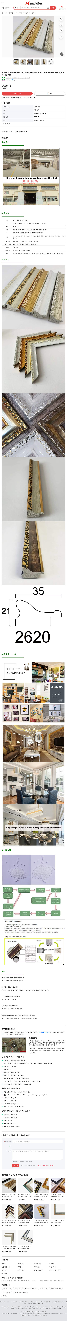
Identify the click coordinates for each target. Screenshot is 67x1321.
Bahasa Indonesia (57, 1308)
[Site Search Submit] (53, 8)
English (7, 1307)
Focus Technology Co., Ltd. (35, 1311)
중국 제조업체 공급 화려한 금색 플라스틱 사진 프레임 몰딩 (41, 1196)
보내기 (16, 1166)
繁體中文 (20, 1307)
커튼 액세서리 (21, 1270)
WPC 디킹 (4, 1270)
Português (51, 1307)
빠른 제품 (48, 1302)
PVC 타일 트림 (37, 1264)
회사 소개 (2, 1302)
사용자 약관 (14, 1302)
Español (38, 1307)
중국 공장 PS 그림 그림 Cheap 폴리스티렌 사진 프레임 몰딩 (25, 1222)
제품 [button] (16, 8)
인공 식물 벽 (5, 1267)
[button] (3, 3)
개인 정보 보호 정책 (23, 1302)
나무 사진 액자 (7, 1292)
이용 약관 (34, 1315)
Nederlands (24, 1308)
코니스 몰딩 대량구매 (20, 1292)
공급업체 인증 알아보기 (58, 1302)
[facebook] (39, 1303)
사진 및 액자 (18, 1288)
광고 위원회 (37, 1267)
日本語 (26, 1307)
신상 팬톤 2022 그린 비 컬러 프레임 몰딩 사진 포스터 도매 (25, 1196)
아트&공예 (11, 13)
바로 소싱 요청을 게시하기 (46, 1165)
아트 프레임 (19, 13)
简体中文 (14, 1307)
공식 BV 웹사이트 (44, 1032)
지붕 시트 (52, 1264)
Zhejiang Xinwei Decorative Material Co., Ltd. (18, 78)
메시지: (9, 1151)
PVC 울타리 (21, 1264)
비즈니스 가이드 (32, 1303)
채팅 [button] (51, 93)
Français (32, 1307)
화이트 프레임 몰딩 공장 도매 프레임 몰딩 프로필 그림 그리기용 (9, 1196)
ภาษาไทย (35, 1308)
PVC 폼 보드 (21, 1267)
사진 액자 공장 (7, 1288)
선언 (8, 1302)
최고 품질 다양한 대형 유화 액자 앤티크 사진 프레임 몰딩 (9, 1222)
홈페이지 (4, 13)
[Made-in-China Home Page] (33, 3)
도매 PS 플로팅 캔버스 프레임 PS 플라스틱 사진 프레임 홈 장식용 (57, 1196)
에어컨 (3, 1264)
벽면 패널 (52, 1267)
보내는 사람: (8, 1141)
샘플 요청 (32, 97)
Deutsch (45, 1307)
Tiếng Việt (48, 1308)
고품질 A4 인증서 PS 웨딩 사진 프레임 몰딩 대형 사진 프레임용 (41, 1222)
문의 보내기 (17, 93)
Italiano (58, 1307)
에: (10, 1146)
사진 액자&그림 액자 (30, 13)
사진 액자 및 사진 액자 (55, 1270)
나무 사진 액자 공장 (30, 1288)
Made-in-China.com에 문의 (37, 1302)
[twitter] (42, 1303)
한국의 (12, 1308)
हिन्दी (30, 1308)
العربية (17, 1308)
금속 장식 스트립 (38, 1270)
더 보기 (4, 1296)
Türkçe (41, 1308)
